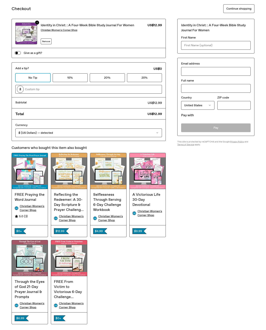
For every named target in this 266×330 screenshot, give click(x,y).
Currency (21, 125)
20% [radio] (107, 77)
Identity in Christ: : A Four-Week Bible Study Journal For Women (87, 25)
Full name (187, 80)
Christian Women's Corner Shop (59, 30)
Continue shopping (238, 8)
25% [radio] (144, 77)
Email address (190, 63)
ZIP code (223, 97)
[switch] (18, 53)
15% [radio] (70, 77)
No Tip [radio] (32, 77)
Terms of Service (185, 144)
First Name (188, 37)
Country (186, 97)
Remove (46, 41)
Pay (216, 127)
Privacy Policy (237, 141)
